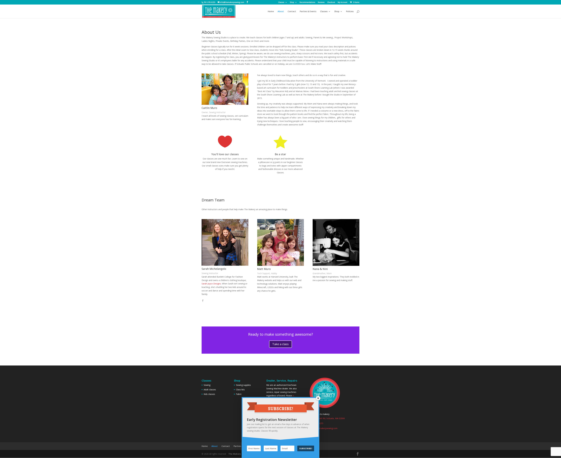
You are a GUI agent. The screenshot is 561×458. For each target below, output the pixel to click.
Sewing (207, 385)
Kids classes (209, 394)
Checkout (331, 2)
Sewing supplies (243, 385)
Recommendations (307, 2)
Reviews (321, 2)
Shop (292, 2)
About (281, 11)
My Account (342, 2)
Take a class (280, 344)
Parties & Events (308, 11)
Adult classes (210, 389)
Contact (292, 11)
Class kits (240, 389)
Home (271, 11)
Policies (350, 11)
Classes (281, 2)
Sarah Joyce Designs (211, 283)
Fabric (239, 394)
